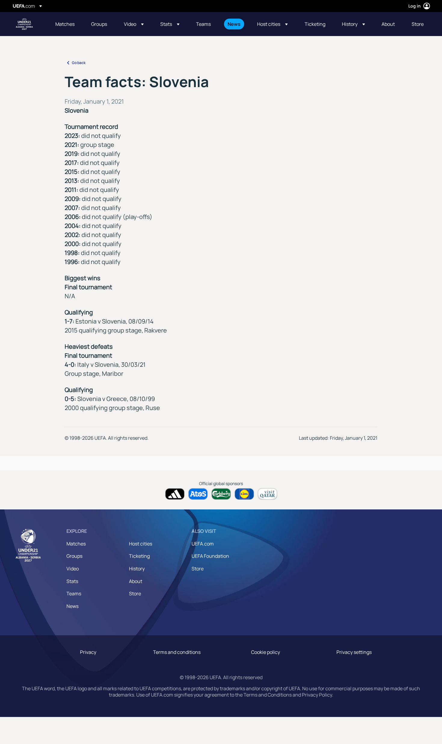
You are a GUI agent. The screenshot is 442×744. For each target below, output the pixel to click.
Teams (73, 593)
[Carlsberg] (221, 494)
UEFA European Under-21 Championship (24, 24)
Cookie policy (265, 652)
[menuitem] (65, 24)
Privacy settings (354, 652)
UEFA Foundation (210, 556)
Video (72, 568)
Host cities (140, 543)
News (72, 606)
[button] (134, 24)
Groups (74, 556)
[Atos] (198, 494)
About (135, 581)
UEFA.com (203, 543)
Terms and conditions (177, 652)
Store (135, 593)
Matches (76, 543)
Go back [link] (78, 62)
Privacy (88, 652)
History (137, 568)
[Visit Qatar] (267, 494)
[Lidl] (244, 494)
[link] (64, 24)
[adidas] (175, 494)
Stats (72, 581)
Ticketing (139, 556)
